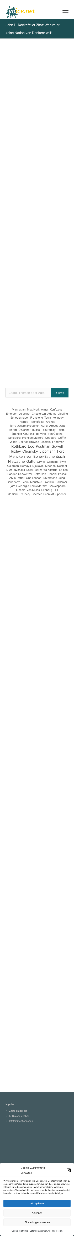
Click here (50, 156)
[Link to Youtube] (37, 258)
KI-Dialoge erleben (19, 1115)
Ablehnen (37, 1212)
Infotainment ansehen (21, 1120)
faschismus (13, 135)
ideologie (48, 135)
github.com (15, 1150)
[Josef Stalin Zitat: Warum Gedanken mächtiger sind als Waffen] (37, 958)
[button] (69, 1170)
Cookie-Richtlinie (20, 1230)
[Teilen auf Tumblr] (12, 248)
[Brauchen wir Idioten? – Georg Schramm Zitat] (37, 659)
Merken (13, 168)
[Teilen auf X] (22, 238)
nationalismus (48, 131)
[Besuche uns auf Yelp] (61, 248)
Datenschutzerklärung (40, 1230)
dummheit (12, 140)
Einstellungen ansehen (37, 1222)
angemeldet (28, 629)
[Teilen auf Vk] (22, 248)
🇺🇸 (39, 156)
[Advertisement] (37, 536)
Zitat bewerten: (37, 185)
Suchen (60, 392)
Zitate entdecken (18, 1110)
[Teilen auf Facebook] (12, 238)
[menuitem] (63, 12)
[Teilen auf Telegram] (42, 248)
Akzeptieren (37, 1203)
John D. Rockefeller (19, 72)
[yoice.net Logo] (31, 12)
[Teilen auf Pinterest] (52, 238)
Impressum (57, 1230)
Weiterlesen (14, 713)
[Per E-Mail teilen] (52, 248)
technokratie (31, 135)
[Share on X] (32, 238)
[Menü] (63, 12)
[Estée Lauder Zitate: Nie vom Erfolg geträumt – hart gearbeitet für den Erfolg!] (37, 1028)
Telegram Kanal (17, 1145)
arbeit (63, 131)
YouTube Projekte (18, 1140)
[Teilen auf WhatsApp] (42, 238)
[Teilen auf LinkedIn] (61, 238)
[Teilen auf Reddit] (32, 248)
